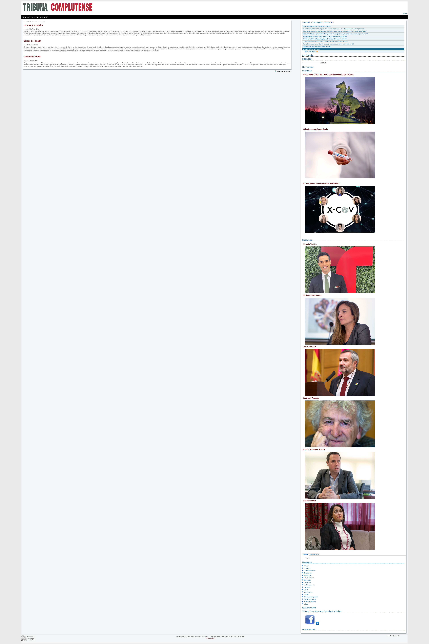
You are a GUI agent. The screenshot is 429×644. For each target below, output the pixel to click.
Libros (306, 590)
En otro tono (307, 575)
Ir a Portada (307, 55)
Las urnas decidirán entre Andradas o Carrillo (316, 26)
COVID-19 (307, 71)
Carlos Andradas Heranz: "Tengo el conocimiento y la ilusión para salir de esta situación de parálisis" (333, 29)
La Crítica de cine (309, 585)
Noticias (306, 566)
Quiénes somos (309, 607)
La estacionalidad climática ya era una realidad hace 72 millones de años (325, 41)
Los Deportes (308, 592)
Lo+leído (305, 554)
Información (210, 638)
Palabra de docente (310, 599)
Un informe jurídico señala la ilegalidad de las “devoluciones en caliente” (325, 39)
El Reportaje (308, 573)
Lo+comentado (314, 554)
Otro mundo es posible (311, 597)
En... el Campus (309, 578)
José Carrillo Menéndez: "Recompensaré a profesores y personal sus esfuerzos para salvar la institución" (335, 31)
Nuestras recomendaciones (311, 49)
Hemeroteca (307, 67)
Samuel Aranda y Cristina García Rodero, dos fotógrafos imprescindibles (325, 36)
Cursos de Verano (309, 570)
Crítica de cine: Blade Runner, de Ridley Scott (316, 46)
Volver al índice (310, 51)
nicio (405, 14)
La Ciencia (307, 582)
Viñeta (306, 604)
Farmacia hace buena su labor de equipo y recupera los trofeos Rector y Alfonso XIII (328, 44)
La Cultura (307, 587)
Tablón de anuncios (310, 601)
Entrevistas (307, 240)
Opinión (306, 594)
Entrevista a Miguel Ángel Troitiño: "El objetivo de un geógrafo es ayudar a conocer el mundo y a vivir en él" (335, 34)
